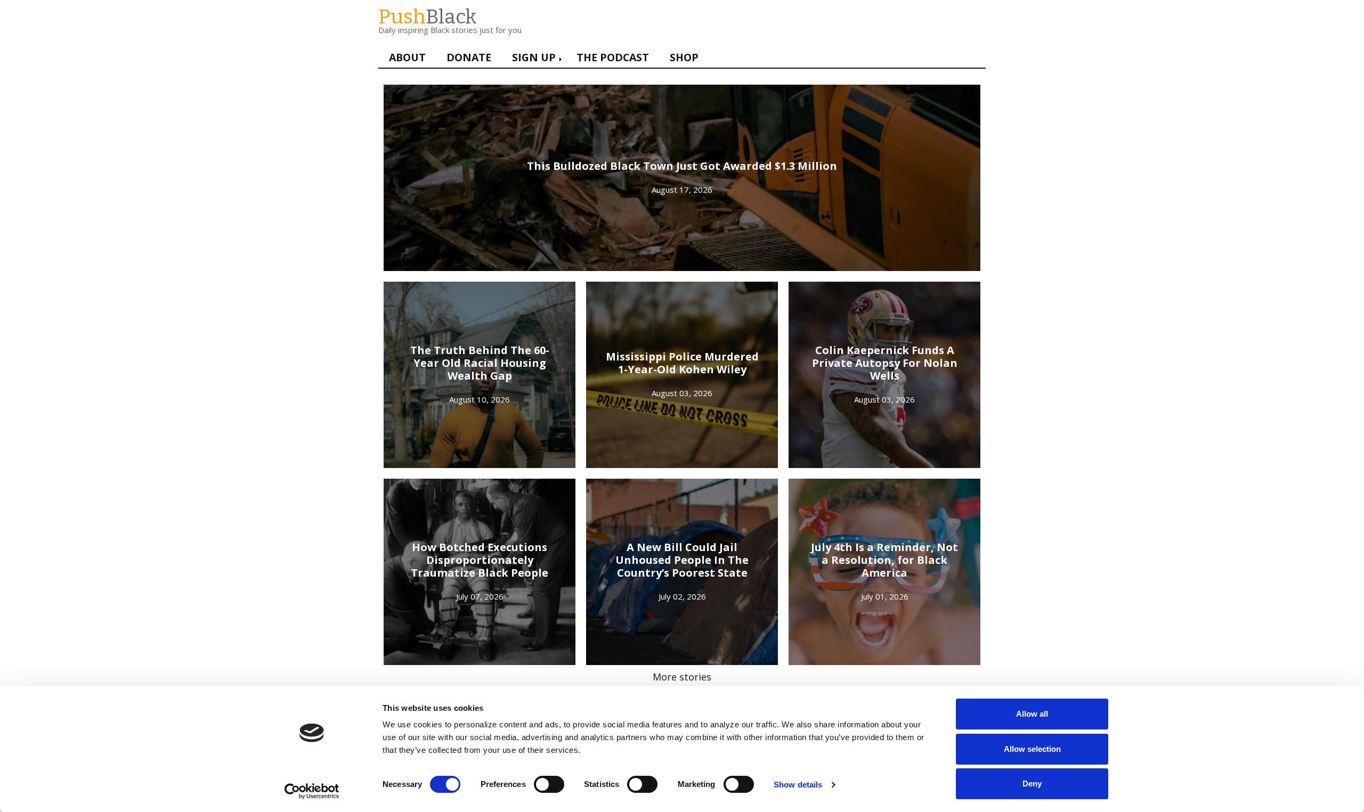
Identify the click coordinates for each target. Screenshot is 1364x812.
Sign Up (534, 57)
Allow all (1032, 713)
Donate (468, 57)
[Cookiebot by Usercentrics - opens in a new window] (312, 791)
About (407, 57)
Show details (798, 784)
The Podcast (613, 57)
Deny (1032, 783)
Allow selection (1032, 748)
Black (427, 17)
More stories (682, 676)
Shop (684, 57)
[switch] (538, 779)
